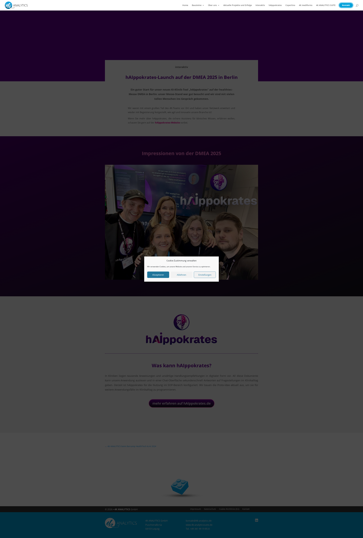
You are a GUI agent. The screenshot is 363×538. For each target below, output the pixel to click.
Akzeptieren (158, 274)
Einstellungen (204, 274)
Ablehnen (181, 274)
